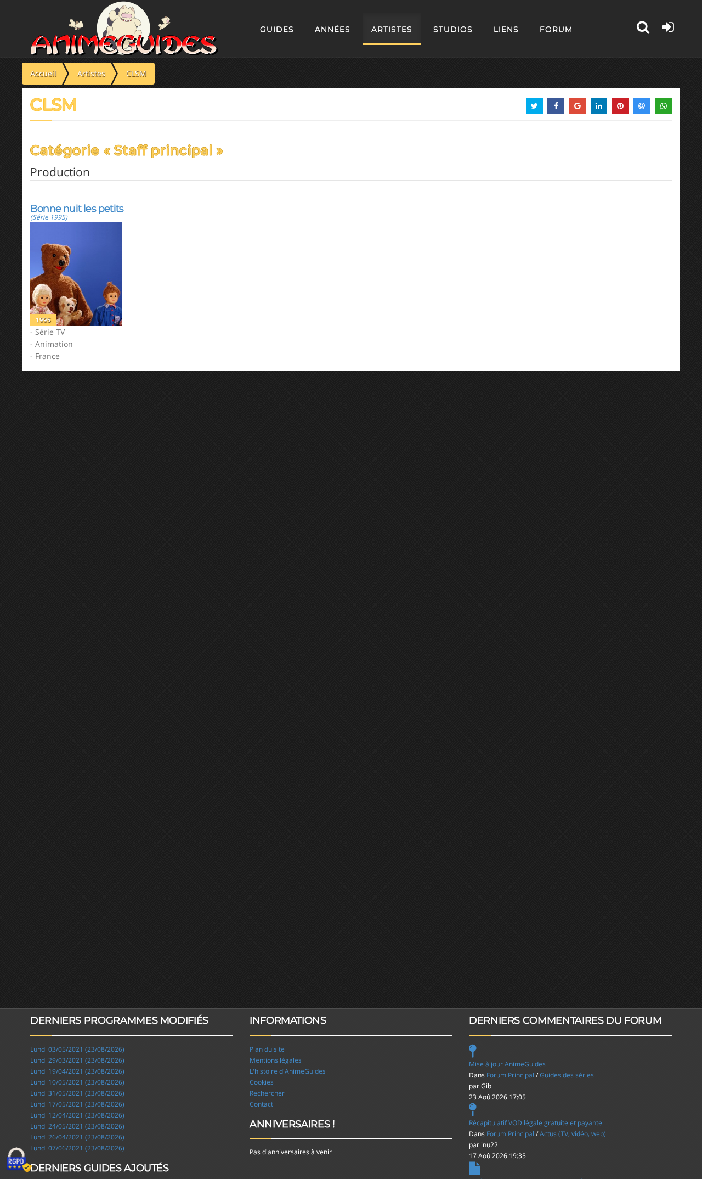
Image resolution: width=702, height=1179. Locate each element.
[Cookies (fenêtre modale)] (19, 1160)
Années (332, 29)
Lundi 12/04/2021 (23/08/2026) (77, 1115)
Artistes (391, 29)
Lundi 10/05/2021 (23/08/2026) (77, 1082)
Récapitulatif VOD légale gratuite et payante (535, 1122)
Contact (261, 1104)
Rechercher (267, 1093)
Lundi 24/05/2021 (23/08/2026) (77, 1126)
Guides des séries (567, 1075)
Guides (277, 29)
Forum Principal (510, 1075)
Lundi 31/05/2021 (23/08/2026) (77, 1093)
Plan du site (267, 1049)
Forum (556, 29)
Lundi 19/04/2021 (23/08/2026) (77, 1071)
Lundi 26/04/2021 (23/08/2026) (77, 1137)
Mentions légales (276, 1060)
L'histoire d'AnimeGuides (288, 1071)
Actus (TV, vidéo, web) (573, 1133)
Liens (506, 29)
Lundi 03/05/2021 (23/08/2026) (77, 1049)
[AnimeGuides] (124, 28)
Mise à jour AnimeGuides (507, 1064)
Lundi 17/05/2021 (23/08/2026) (77, 1104)
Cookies (262, 1082)
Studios (453, 29)
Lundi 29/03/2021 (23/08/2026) (77, 1060)
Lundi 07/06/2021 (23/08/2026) (77, 1148)
